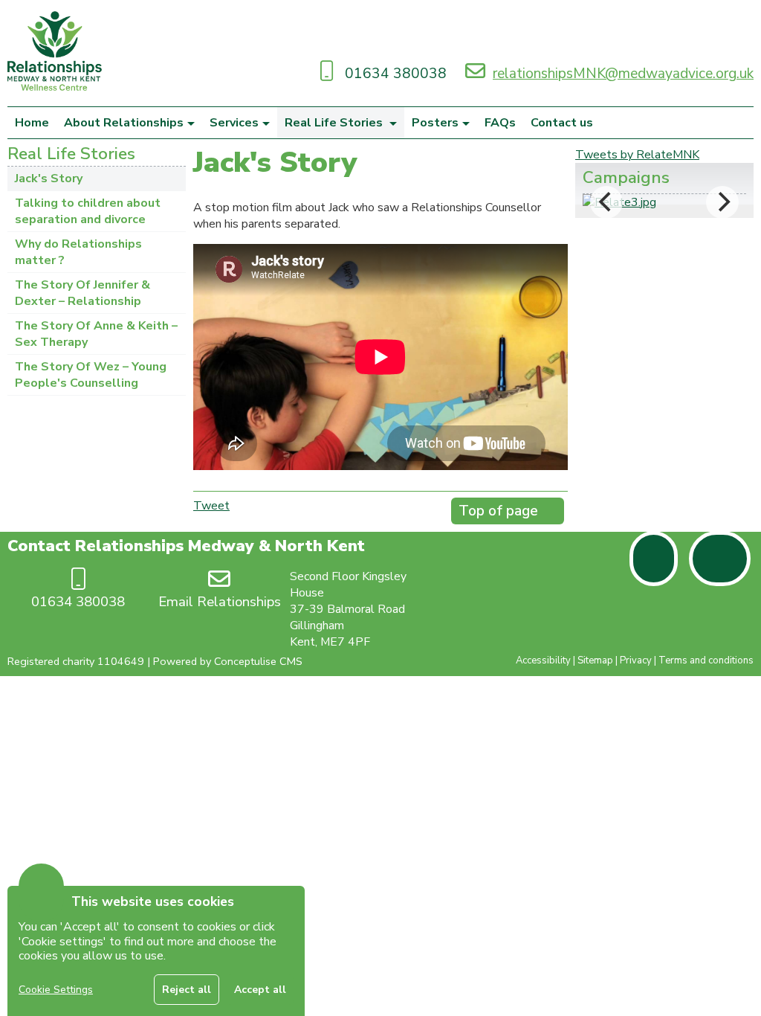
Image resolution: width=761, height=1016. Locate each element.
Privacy (636, 660)
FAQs (500, 123)
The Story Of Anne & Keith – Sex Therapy (96, 334)
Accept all (260, 990)
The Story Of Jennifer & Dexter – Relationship (82, 293)
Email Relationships (219, 601)
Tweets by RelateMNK (637, 155)
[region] (156, 951)
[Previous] (606, 202)
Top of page (498, 511)
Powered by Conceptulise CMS (227, 661)
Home (32, 123)
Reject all (186, 990)
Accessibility (543, 660)
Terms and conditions (706, 660)
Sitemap (595, 660)
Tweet (211, 506)
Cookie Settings (56, 990)
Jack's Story (48, 178)
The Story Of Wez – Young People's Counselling (90, 375)
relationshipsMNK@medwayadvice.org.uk (623, 73)
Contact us (562, 123)
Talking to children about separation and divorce (88, 211)
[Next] (722, 202)
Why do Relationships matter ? (78, 252)
